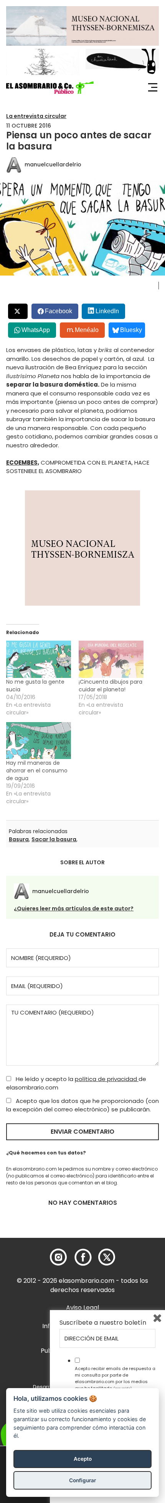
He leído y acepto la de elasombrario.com (76, 1083)
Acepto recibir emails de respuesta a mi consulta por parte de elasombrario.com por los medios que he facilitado (115, 1378)
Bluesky (131, 330)
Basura (19, 839)
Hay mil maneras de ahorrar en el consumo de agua (37, 770)
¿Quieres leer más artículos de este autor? (74, 908)
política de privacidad (107, 1079)
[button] (50, 87)
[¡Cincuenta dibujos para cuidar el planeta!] (111, 659)
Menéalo (87, 330)
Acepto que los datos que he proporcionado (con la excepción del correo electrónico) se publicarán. (82, 1105)
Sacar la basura (53, 839)
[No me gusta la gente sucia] (38, 659)
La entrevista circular (36, 116)
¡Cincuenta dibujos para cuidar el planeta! (110, 685)
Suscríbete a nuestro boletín (102, 1323)
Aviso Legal (82, 1307)
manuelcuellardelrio (53, 164)
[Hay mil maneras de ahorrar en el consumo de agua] (38, 740)
